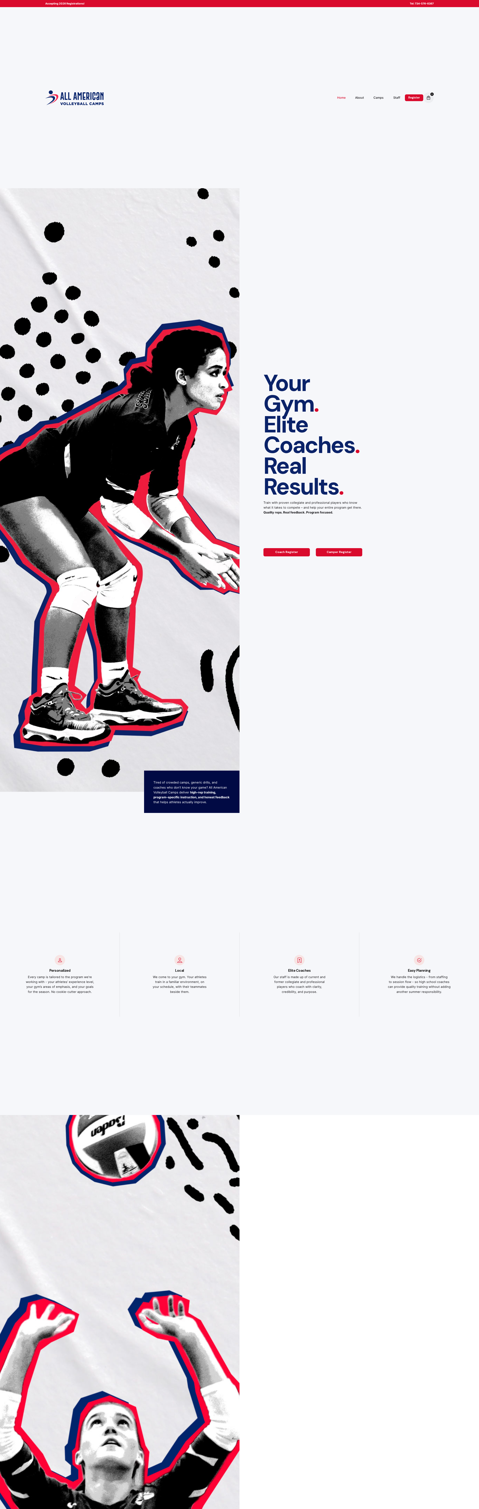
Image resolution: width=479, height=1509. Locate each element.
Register (414, 97)
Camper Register (339, 552)
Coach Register (286, 552)
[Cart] (428, 98)
